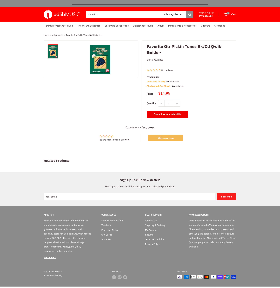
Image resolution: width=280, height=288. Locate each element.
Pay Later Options (110, 230)
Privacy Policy (152, 244)
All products (57, 35)
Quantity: (151, 103)
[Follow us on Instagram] (120, 277)
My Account (151, 230)
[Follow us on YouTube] (125, 277)
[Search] (189, 14)
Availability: (153, 76)
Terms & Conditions (155, 239)
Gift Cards (106, 234)
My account (205, 15)
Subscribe (226, 196)
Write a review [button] (166, 138)
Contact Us (151, 220)
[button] (154, 70)
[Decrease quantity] (161, 103)
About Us (106, 239)
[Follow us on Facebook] (114, 277)
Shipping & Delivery (155, 225)
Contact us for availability (167, 114)
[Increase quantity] (177, 103)
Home (46, 35)
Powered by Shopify (53, 275)
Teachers (106, 225)
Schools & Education (112, 220)
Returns (149, 234)
